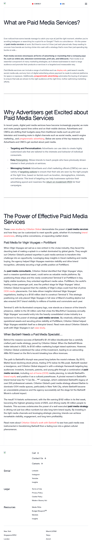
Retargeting (22, 160)
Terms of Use (37, 489)
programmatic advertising (32, 138)
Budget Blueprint (39, 511)
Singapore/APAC (10, 535)
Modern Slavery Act (39, 500)
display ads (61, 70)
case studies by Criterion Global (25, 229)
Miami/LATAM (51, 531)
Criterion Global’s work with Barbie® (39, 422)
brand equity (10, 376)
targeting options (28, 171)
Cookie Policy (37, 497)
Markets (35, 515)
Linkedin (35, 471)
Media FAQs (36, 507)
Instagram (36, 474)
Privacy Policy (37, 493)
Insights (35, 482)
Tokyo (48, 535)
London (7, 539)
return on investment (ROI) (59, 182)
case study (39, 327)
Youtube (35, 478)
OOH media (9, 291)
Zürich (48, 539)
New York (7, 531)
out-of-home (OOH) (39, 373)
